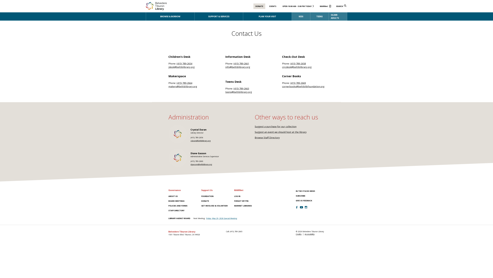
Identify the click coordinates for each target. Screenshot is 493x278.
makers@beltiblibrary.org (182, 86)
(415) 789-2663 (241, 88)
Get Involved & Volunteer (214, 206)
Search (339, 6)
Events (272, 6)
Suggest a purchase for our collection (275, 126)
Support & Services (218, 16)
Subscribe (300, 196)
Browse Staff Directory (267, 137)
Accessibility (310, 234)
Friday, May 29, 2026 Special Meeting (221, 218)
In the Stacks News (305, 191)
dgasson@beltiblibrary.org (201, 164)
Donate (259, 6)
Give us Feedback (304, 200)
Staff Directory (176, 210)
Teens (319, 16)
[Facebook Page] (297, 207)
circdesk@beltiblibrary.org (297, 67)
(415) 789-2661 (241, 63)
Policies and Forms (177, 206)
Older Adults (335, 16)
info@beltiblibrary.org (237, 67)
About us (173, 196)
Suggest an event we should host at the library (281, 132)
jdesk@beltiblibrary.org (181, 67)
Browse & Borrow (170, 16)
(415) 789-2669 (298, 83)
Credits (299, 234)
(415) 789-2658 (298, 63)
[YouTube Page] (301, 207)
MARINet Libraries (243, 206)
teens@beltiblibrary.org (238, 92)
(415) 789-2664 (184, 83)
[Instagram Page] (306, 207)
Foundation (207, 196)
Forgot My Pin (241, 201)
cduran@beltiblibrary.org (201, 141)
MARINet (325, 7)
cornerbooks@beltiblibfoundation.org (303, 86)
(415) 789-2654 (184, 63)
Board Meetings (176, 201)
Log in (237, 196)
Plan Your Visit (267, 16)
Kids (301, 16)
